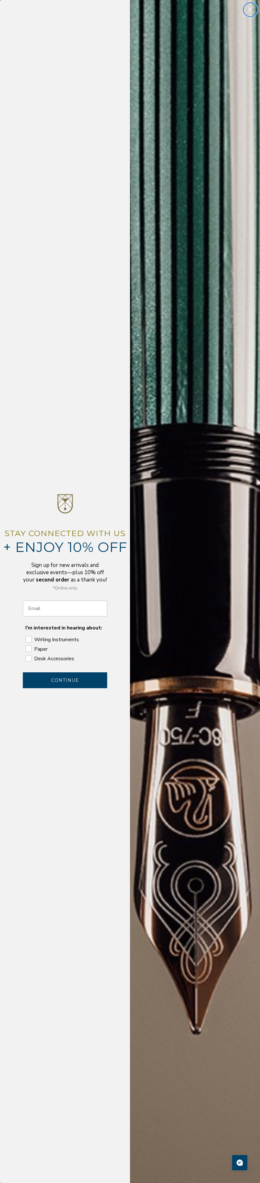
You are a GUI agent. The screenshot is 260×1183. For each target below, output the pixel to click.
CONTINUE (65, 680)
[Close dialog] (250, 10)
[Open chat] (239, 1162)
